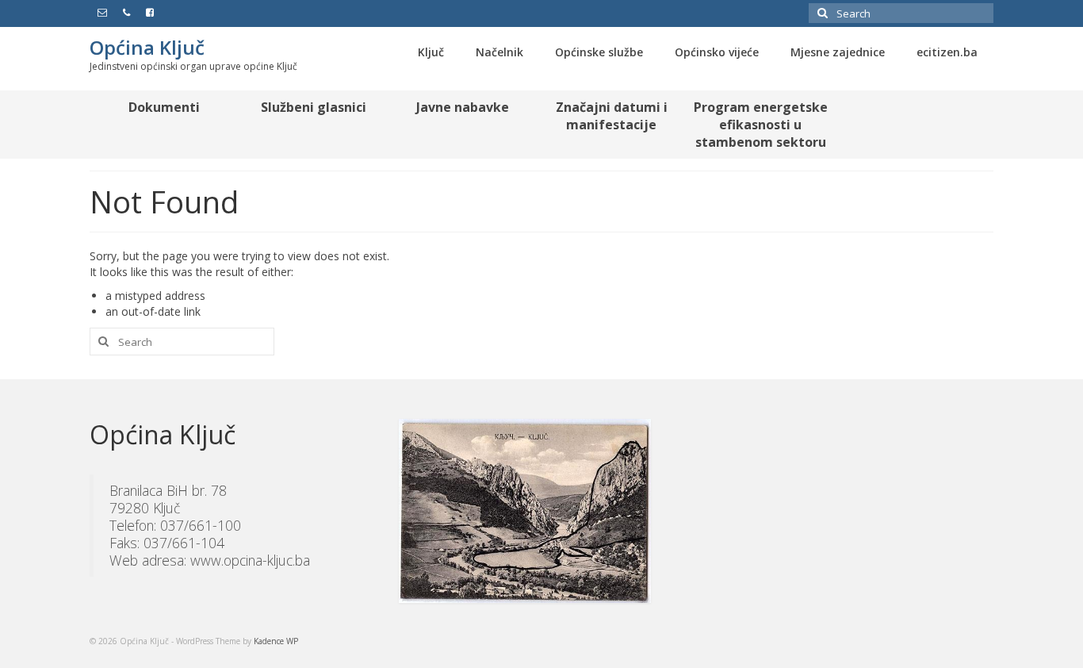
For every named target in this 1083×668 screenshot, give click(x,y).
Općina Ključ (147, 47)
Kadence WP (276, 641)
